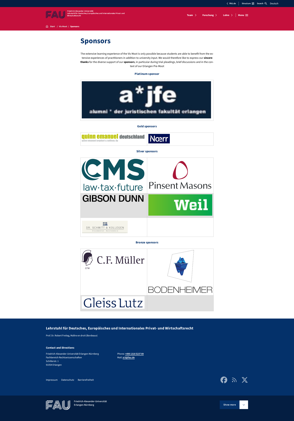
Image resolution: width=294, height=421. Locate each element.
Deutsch (274, 3)
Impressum (52, 380)
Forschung (208, 15)
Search (260, 3)
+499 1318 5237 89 (134, 354)
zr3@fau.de (129, 357)
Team (190, 15)
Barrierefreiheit (86, 380)
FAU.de (232, 3)
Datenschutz (67, 380)
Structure (246, 3)
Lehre (226, 15)
